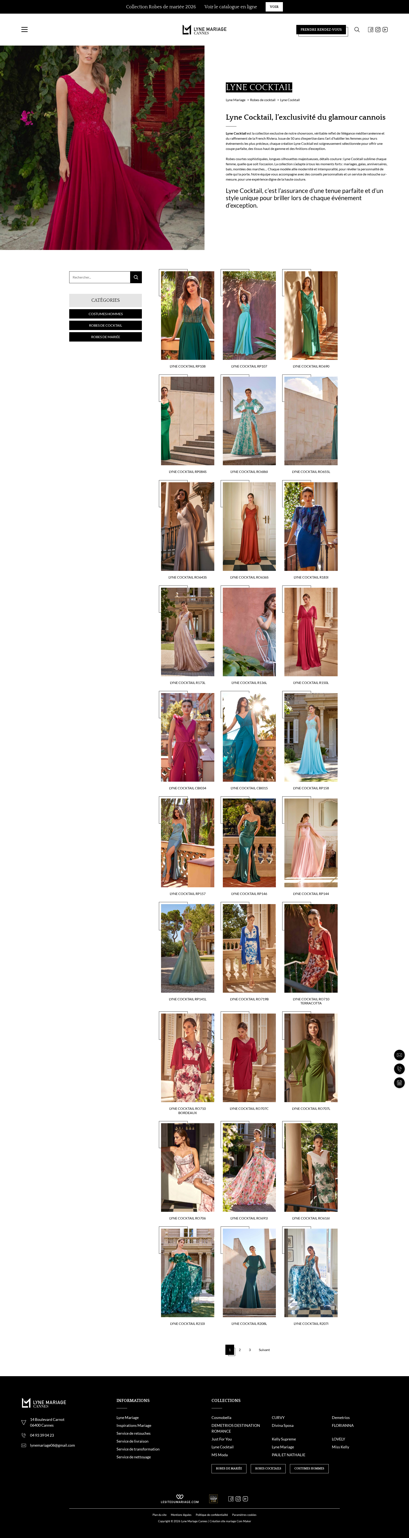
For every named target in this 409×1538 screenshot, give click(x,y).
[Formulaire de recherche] (357, 29)
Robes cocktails (268, 1468)
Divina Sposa (283, 1425)
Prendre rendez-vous (321, 30)
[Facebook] (370, 29)
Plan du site (160, 1514)
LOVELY (338, 1439)
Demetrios (341, 1417)
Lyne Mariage (128, 1417)
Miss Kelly (340, 1447)
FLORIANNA (343, 1425)
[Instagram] (377, 29)
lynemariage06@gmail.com (52, 1445)
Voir (274, 7)
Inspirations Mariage (134, 1425)
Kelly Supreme (284, 1439)
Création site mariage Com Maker (230, 1521)
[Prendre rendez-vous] (399, 1082)
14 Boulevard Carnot (47, 1419)
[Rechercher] (136, 277)
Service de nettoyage (134, 1457)
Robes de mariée (105, 337)
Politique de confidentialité (212, 1514)
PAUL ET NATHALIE (288, 1454)
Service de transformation (138, 1449)
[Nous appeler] (399, 1069)
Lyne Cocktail (223, 1447)
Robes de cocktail (105, 325)
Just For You (222, 1439)
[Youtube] (385, 29)
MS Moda (220, 1454)
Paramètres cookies (244, 1514)
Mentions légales (181, 1514)
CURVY (278, 1417)
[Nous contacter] (399, 1055)
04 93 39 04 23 (42, 1435)
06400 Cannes (42, 1425)
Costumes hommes (106, 314)
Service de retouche (133, 1433)
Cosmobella (221, 1417)
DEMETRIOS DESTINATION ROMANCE (236, 1428)
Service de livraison (132, 1441)
